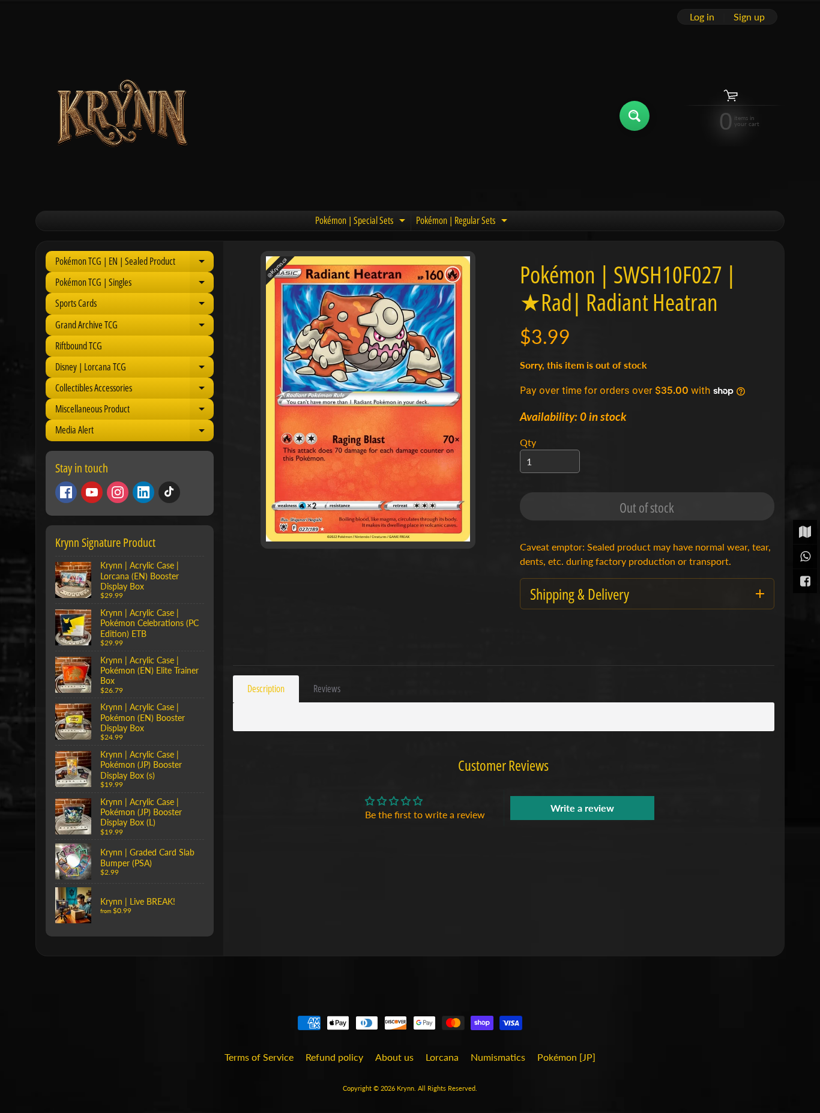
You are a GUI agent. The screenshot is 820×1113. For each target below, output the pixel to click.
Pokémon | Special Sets (361, 222)
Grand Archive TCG (134, 327)
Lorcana (442, 1057)
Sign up (749, 17)
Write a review (582, 807)
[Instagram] (117, 492)
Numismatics (498, 1057)
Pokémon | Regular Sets (463, 222)
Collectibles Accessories (134, 390)
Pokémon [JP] (566, 1057)
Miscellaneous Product (134, 411)
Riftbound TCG (78, 345)
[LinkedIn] (143, 492)
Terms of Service (259, 1057)
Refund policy (334, 1057)
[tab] (266, 688)
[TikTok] (169, 492)
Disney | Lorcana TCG (134, 369)
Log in (702, 17)
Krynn (405, 1088)
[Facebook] (66, 492)
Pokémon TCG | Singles (134, 284)
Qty (528, 442)
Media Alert (134, 432)
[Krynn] (121, 115)
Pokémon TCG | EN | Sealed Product (134, 263)
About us (394, 1057)
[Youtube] (92, 492)
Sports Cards (134, 305)
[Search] (635, 116)
